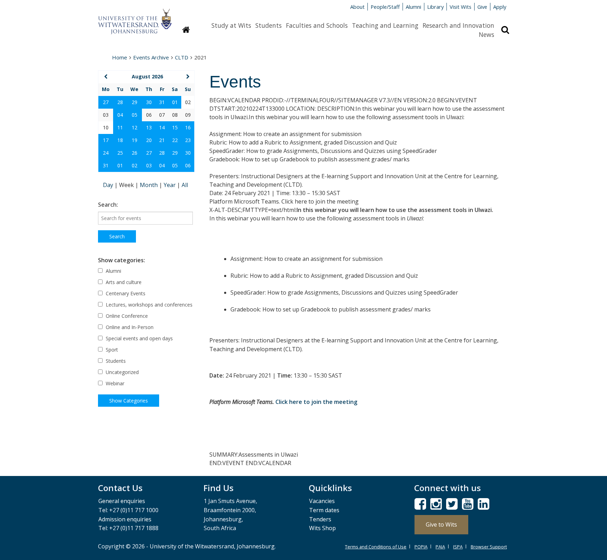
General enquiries (121, 501)
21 (162, 140)
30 (149, 102)
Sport (111, 349)
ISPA (458, 546)
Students (268, 25)
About (357, 6)
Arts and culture (123, 282)
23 (188, 140)
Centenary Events (124, 293)
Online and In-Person (129, 327)
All (185, 185)
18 (120, 140)
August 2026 (147, 76)
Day (109, 185)
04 (120, 114)
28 (120, 102)
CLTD (181, 57)
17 (106, 140)
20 (149, 140)
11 (120, 127)
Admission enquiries (124, 519)
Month (149, 185)
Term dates (324, 510)
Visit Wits (460, 6)
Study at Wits (231, 25)
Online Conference (126, 316)
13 (149, 127)
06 (188, 165)
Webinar (114, 383)
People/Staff (385, 6)
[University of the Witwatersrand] (135, 18)
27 (106, 102)
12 (134, 127)
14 (162, 127)
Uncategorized (121, 372)
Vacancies (322, 501)
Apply (499, 6)
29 (134, 102)
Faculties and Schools (317, 25)
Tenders (320, 519)
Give (482, 6)
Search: (108, 204)
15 (175, 127)
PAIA (440, 546)
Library (435, 6)
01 (175, 102)
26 (134, 152)
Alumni (413, 6)
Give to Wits (441, 524)
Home (119, 57)
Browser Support (489, 546)
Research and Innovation (458, 25)
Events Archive (151, 57)
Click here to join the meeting (316, 402)
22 (175, 140)
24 (106, 152)
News (486, 34)
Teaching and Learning (385, 25)
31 (162, 102)
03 (149, 165)
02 (134, 165)
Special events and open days (138, 338)
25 (120, 152)
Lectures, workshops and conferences (148, 304)
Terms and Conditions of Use (375, 546)
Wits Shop (322, 528)
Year (170, 185)
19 (134, 140)
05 (134, 114)
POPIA (421, 546)
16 (188, 127)
